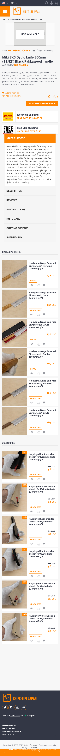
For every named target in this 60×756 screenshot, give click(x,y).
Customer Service (11, 732)
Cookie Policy (36, 751)
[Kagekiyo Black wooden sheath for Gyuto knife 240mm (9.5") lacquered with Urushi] (14, 530)
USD (12, 3)
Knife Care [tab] (13, 218)
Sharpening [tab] (14, 237)
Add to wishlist (12, 93)
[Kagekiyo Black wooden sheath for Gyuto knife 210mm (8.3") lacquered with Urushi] (14, 562)
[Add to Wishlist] (44, 285)
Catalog (10, 19)
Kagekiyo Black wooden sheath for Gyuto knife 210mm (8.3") (41, 554)
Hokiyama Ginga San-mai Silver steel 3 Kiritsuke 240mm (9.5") (42, 266)
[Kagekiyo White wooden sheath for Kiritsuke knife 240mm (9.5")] (14, 498)
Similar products (11, 252)
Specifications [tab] (15, 209)
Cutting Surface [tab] (17, 228)
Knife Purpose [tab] (16, 138)
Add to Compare (13, 96)
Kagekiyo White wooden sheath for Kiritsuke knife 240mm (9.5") (42, 489)
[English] (5, 3)
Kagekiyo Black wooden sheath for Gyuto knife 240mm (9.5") (41, 522)
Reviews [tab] (11, 200)
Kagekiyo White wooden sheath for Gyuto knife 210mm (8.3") (42, 618)
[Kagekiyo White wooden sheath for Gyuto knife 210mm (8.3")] (14, 627)
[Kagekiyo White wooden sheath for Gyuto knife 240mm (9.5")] (14, 594)
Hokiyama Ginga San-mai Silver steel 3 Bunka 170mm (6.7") (42, 354)
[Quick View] (32, 285)
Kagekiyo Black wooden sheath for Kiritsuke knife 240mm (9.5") (42, 457)
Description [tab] (14, 190)
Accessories (8, 443)
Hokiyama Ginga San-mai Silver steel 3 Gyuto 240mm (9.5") (42, 295)
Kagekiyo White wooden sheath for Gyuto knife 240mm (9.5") (42, 586)
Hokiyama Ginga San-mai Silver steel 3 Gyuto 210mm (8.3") (42, 325)
